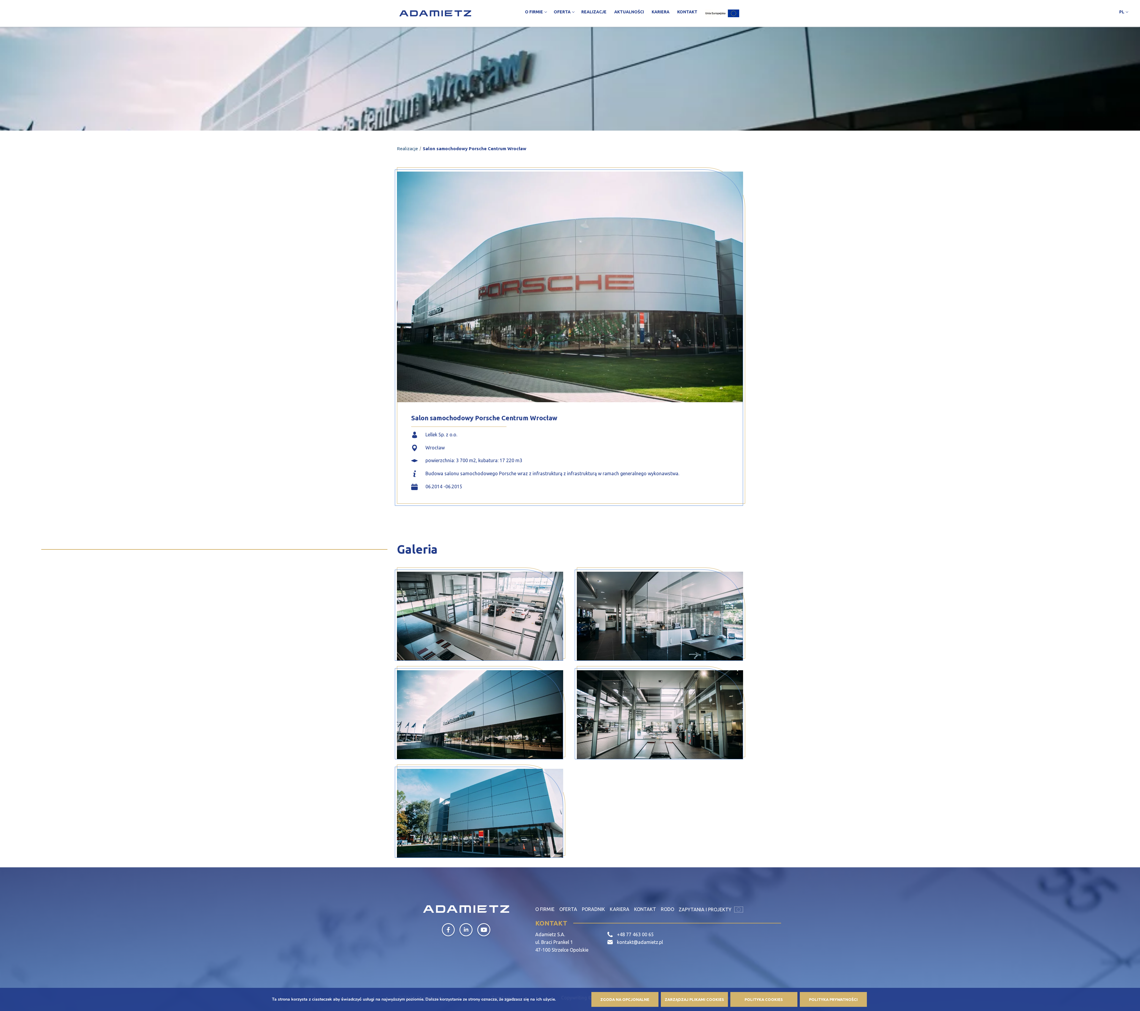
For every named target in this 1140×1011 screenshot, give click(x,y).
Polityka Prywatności (833, 999)
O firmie (545, 909)
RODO (667, 909)
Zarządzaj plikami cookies (694, 999)
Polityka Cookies (764, 999)
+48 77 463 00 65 (635, 934)
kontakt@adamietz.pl (640, 942)
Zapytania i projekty (706, 909)
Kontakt (645, 909)
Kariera (619, 909)
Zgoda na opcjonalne (624, 999)
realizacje (407, 148)
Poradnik (593, 909)
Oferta (568, 909)
